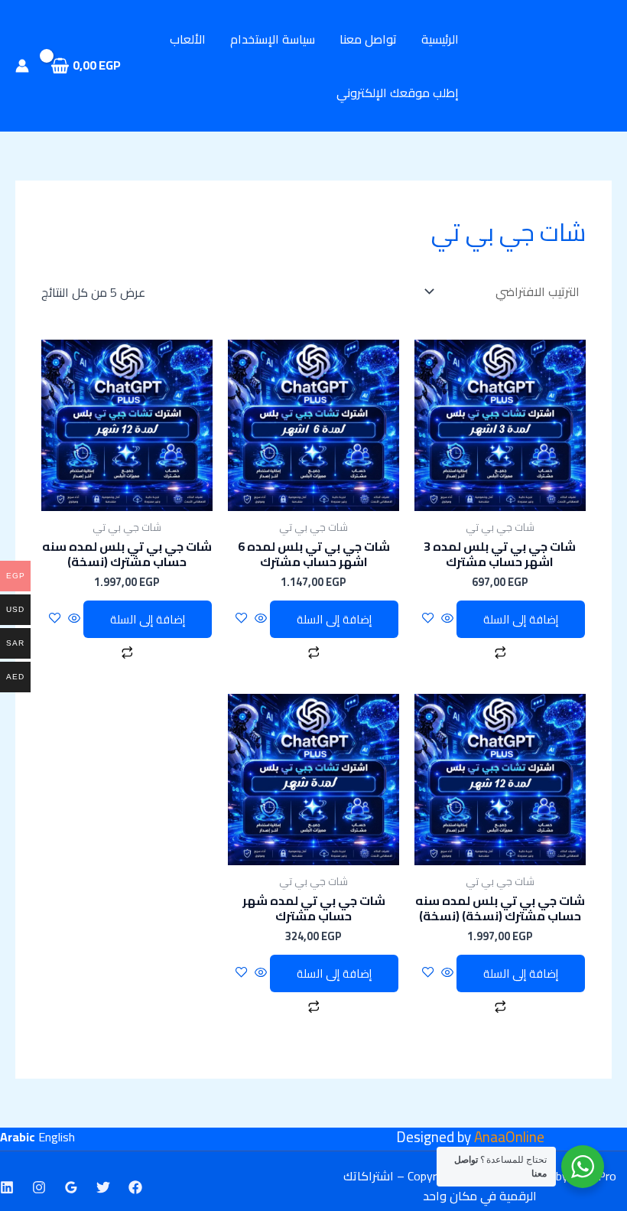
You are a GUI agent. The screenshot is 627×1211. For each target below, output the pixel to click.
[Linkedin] (7, 1187)
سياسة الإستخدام (272, 39)
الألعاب (188, 39)
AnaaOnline (509, 1137)
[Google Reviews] (71, 1187)
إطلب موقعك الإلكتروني (397, 92)
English (56, 1136)
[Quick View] (447, 618)
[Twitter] (103, 1187)
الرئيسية (440, 39)
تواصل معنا (368, 39)
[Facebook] (135, 1187)
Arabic (17, 1136)
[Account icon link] (22, 66)
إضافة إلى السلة (520, 619)
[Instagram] (39, 1187)
